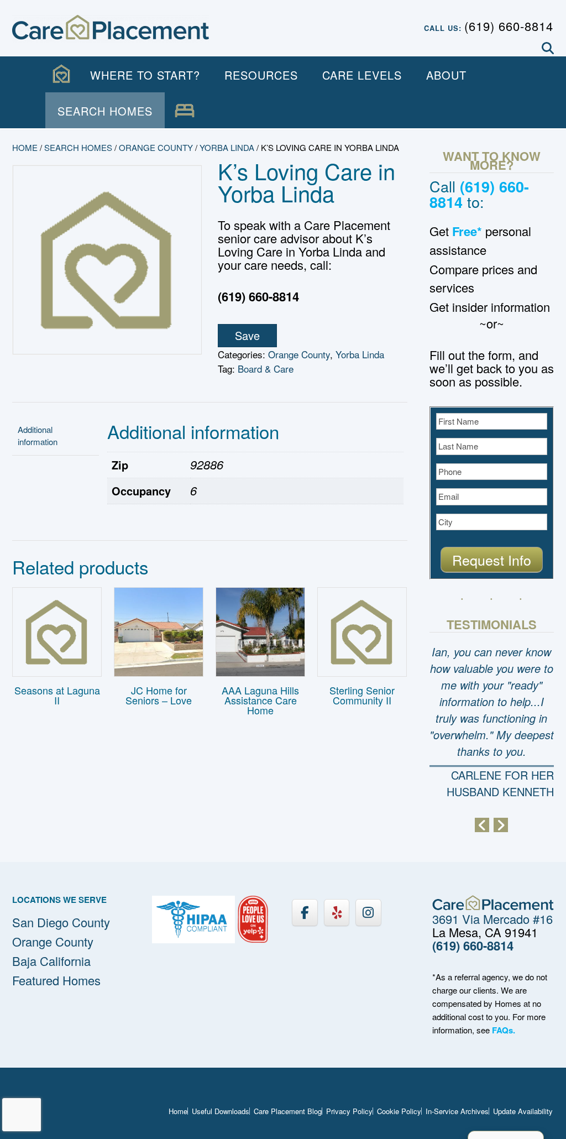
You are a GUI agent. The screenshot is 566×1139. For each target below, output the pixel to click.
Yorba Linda (227, 147)
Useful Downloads (220, 1111)
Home (25, 147)
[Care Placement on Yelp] (336, 912)
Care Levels (362, 75)
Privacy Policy (349, 1111)
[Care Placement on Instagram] (368, 912)
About (446, 75)
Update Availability (523, 1111)
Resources (261, 75)
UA (184, 111)
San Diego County (61, 922)
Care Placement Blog (288, 1111)
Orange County (156, 147)
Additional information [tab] (37, 436)
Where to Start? (145, 75)
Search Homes (105, 111)
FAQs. (503, 1030)
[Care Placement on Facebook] (304, 912)
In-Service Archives (457, 1111)
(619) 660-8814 (508, 25)
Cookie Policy (399, 1111)
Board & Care (266, 368)
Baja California (51, 960)
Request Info (491, 560)
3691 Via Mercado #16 (492, 918)
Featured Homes (56, 980)
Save (247, 335)
